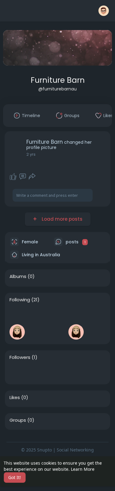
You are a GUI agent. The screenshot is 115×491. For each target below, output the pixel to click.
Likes (15, 397)
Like (13, 176)
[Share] (32, 176)
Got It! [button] (14, 477)
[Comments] (23, 176)
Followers (20, 357)
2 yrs (31, 154)
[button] (104, 10)
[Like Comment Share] (23, 176)
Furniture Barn (58, 80)
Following (20, 299)
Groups (18, 420)
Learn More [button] (82, 469)
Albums (18, 276)
